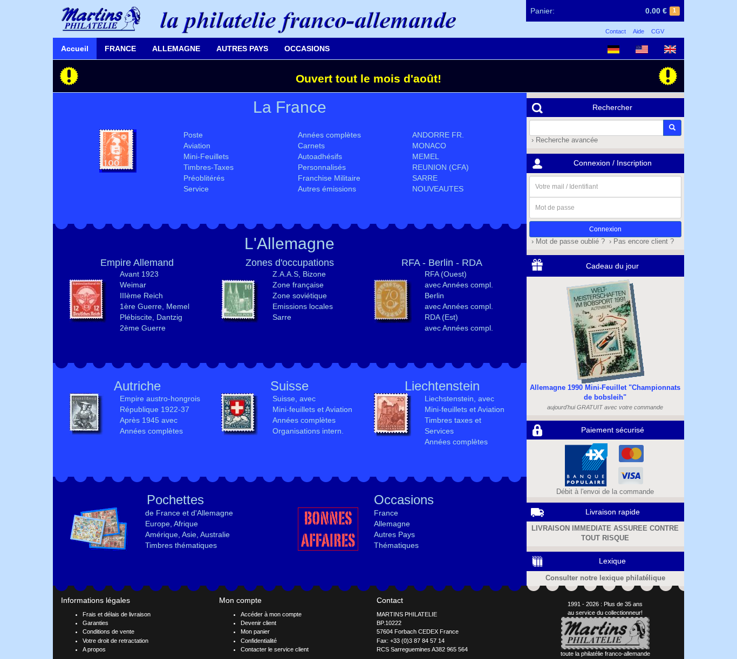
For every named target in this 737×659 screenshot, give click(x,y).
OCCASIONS (307, 48)
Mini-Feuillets (206, 156)
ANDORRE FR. (438, 135)
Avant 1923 (139, 274)
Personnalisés (322, 167)
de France (162, 513)
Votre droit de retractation (115, 640)
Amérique (161, 534)
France (386, 513)
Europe (157, 523)
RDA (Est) (441, 317)
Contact (615, 31)
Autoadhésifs (320, 156)
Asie (189, 534)
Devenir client (258, 623)
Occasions (404, 499)
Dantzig (169, 317)
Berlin (440, 262)
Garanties (95, 623)
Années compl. (467, 284)
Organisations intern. (308, 431)
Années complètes (329, 135)
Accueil (74, 48)
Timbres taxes (449, 420)
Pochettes (175, 499)
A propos (94, 649)
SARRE (425, 178)
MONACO (429, 145)
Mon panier (255, 631)
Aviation (196, 145)
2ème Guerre (143, 328)
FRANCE (120, 48)
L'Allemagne (289, 243)
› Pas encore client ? (640, 241)
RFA (410, 262)
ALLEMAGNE (176, 48)
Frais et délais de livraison (117, 614)
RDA (472, 262)
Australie (215, 534)
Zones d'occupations (289, 262)
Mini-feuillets (293, 409)
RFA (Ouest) (446, 274)
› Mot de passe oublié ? (567, 241)
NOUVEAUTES (437, 188)
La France (289, 107)
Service (196, 188)
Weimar (133, 284)
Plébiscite (136, 317)
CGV (657, 31)
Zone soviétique (299, 295)
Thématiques (396, 545)
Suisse (289, 386)
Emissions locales (302, 306)
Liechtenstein (442, 386)
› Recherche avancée (563, 140)
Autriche (137, 386)
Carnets (311, 145)
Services (439, 431)
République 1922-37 (154, 409)
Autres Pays (394, 534)
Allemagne (392, 523)
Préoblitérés (203, 178)
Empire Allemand (137, 262)
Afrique (186, 523)
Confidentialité (259, 640)
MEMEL (425, 156)
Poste (193, 135)
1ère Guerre (141, 306)
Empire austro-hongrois (160, 398)
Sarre (281, 317)
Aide (638, 31)
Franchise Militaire (329, 178)
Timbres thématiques (181, 545)
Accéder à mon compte (271, 614)
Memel (177, 306)
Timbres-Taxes (208, 167)
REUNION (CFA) (440, 167)
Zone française (298, 284)
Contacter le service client (275, 649)
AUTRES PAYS (242, 48)
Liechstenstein (449, 398)
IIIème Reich (141, 295)
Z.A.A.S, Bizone (299, 274)
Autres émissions (327, 188)
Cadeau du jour (612, 266)
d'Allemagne (212, 513)
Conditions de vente (108, 631)
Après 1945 (139, 420)
